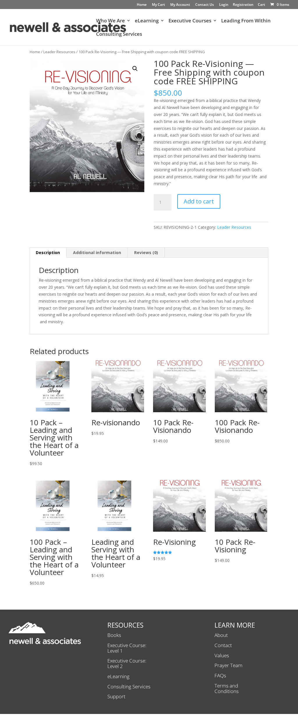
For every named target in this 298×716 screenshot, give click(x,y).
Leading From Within (246, 21)
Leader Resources (59, 51)
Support (116, 697)
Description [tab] (48, 252)
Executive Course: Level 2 (126, 663)
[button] (135, 68)
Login (223, 5)
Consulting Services (119, 34)
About (221, 635)
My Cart (158, 5)
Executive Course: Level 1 (126, 648)
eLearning (147, 21)
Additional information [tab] (97, 252)
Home (142, 5)
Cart (261, 5)
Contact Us (204, 5)
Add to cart (199, 201)
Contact (223, 646)
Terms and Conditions (226, 688)
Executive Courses (189, 21)
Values (221, 656)
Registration (243, 5)
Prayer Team (228, 666)
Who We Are (110, 21)
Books (114, 635)
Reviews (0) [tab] (146, 252)
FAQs (220, 676)
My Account (180, 5)
